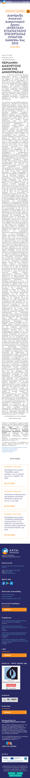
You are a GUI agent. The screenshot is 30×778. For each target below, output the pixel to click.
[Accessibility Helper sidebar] (28, 11)
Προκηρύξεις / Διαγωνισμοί (15, 11)
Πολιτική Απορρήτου (8, 594)
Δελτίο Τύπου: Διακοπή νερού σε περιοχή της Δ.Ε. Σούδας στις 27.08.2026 (14, 621)
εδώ (17, 440)
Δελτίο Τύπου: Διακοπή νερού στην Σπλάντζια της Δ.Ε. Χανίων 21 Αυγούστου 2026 (14, 627)
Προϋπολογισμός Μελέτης (10, 449)
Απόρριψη (19, 773)
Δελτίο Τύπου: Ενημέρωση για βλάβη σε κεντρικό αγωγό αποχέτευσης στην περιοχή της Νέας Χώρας (15, 641)
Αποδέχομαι (12, 773)
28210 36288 (8, 571)
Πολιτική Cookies (7, 596)
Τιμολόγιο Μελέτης (7, 451)
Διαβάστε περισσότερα (15, 775)
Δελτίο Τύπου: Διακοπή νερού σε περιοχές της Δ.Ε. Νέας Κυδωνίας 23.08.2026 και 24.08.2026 (14, 634)
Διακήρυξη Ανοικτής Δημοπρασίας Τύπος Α (14, 447)
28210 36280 (8, 570)
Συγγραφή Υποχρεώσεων (9, 450)
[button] (27, 2)
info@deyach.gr (10, 573)
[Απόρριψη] (28, 771)
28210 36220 (16, 570)
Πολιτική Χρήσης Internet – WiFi (11, 598)
